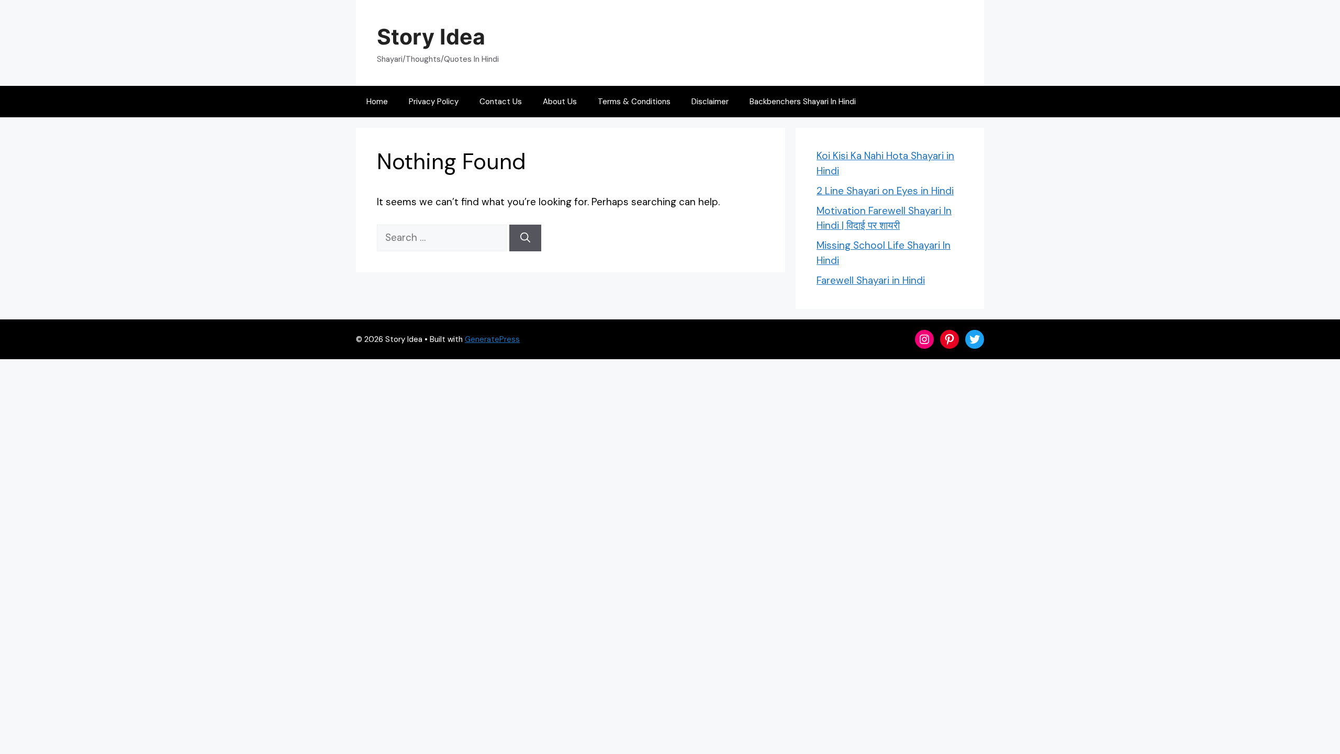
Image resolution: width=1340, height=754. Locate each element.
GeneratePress (492, 339)
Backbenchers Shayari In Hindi (803, 101)
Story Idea (431, 37)
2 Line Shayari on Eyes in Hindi (885, 190)
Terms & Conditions (634, 101)
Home (377, 101)
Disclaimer (710, 101)
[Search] (525, 238)
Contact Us (500, 101)
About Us (560, 101)
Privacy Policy (434, 101)
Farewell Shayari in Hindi (871, 280)
